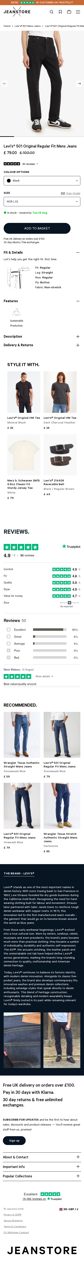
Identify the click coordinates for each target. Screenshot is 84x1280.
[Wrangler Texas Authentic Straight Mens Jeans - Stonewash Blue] (22, 735)
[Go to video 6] (77, 136)
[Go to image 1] (7, 136)
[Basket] (69, 12)
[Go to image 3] (35, 136)
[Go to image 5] (63, 136)
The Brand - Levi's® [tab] (19, 874)
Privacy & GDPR (12, 1215)
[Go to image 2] (21, 136)
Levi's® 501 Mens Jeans (28, 26)
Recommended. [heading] (20, 705)
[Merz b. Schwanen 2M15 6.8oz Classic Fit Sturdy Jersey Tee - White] (23, 454)
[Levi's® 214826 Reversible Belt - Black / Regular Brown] (60, 454)
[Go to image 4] (49, 136)
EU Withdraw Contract (16, 1232)
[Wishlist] (60, 11)
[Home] (17, 12)
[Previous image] (5, 84)
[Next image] (79, 84)
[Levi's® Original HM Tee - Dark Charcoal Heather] (60, 392)
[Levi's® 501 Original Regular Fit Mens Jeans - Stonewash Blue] (62, 735)
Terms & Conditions (15, 1227)
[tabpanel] (42, 973)
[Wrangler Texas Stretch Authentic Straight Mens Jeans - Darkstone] (62, 806)
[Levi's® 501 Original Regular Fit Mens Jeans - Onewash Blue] (22, 806)
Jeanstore (11, 1209)
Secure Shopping (13, 1221)
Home (7, 26)
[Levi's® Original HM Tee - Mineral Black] (23, 392)
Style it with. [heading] (23, 365)
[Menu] (77, 11)
